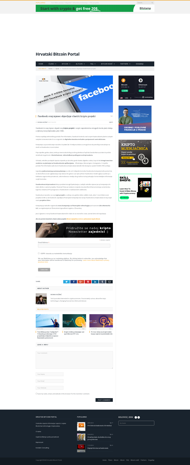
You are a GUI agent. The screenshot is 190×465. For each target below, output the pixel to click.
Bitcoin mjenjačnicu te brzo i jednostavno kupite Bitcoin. (83, 219)
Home (40, 64)
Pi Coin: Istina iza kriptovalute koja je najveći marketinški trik (101, 333)
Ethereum (143, 85)
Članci (51, 64)
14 (112, 445)
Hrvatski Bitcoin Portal (57, 54)
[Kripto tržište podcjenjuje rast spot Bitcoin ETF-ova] (74, 322)
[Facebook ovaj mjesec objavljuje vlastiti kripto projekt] (74, 94)
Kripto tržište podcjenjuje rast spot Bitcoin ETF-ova (69, 3)
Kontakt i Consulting (42, 448)
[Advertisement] (95, 30)
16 (112, 434)
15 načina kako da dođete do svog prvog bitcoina (99, 438)
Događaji (139, 64)
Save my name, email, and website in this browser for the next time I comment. (63, 394)
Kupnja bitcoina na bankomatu (98, 448)
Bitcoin (65, 64)
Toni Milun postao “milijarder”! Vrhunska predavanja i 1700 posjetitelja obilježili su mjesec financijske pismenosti (47, 335)
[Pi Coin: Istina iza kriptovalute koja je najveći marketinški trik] (101, 322)
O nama (38, 431)
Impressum (39, 442)
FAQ (91, 64)
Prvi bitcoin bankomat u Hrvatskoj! (100, 426)
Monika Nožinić (43, 122)
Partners (124, 64)
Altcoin (79, 64)
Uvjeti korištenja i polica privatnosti (47, 437)
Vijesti (111, 122)
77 (112, 423)
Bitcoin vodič (107, 64)
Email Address (43, 242)
